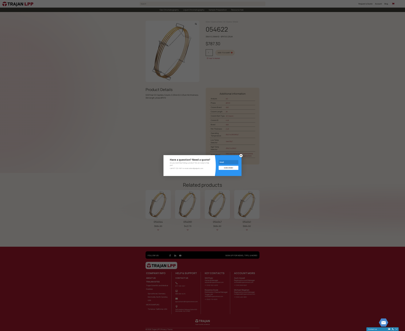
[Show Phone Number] (393, 329)
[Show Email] (389, 329)
